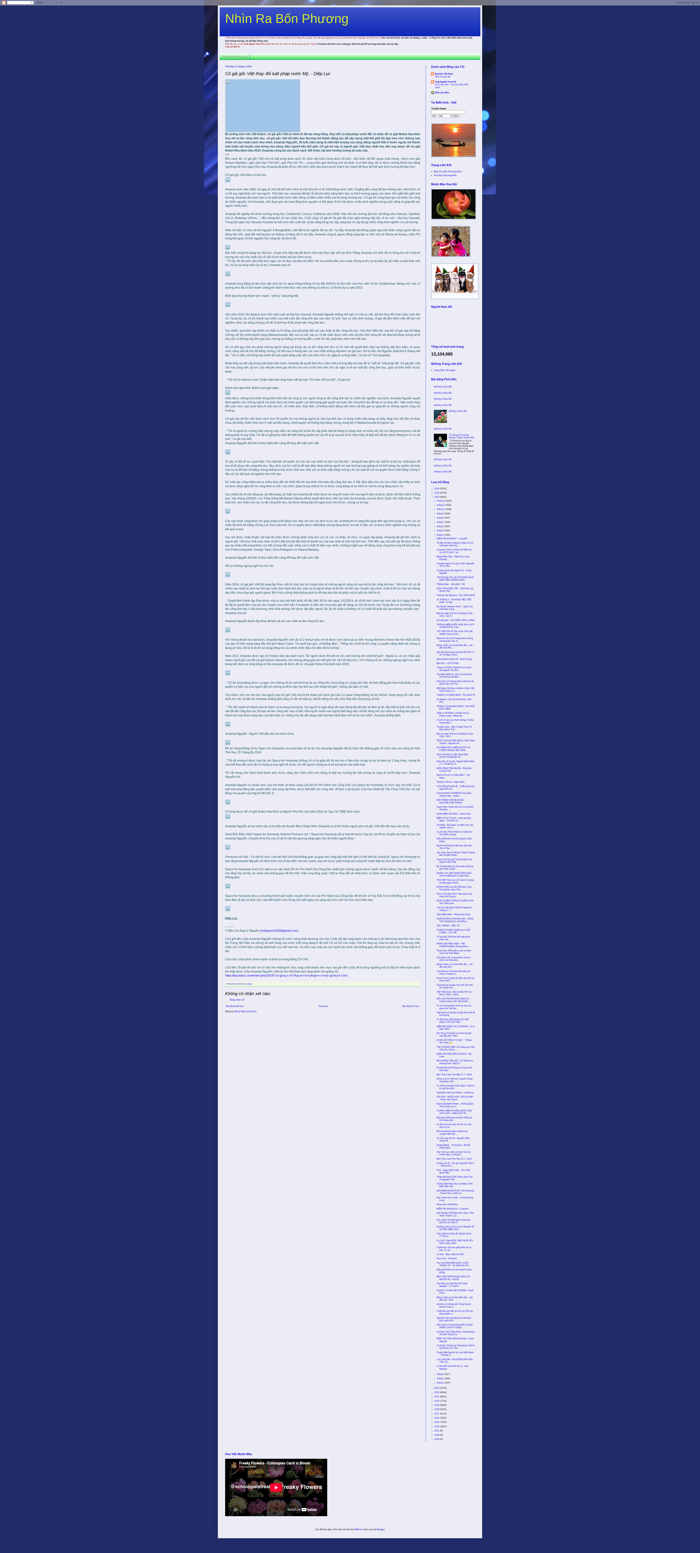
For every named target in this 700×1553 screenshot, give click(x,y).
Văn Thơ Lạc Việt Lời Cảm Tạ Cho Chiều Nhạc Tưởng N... (454, 1153)
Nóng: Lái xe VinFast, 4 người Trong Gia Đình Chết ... (454, 1080)
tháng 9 (441, 513)
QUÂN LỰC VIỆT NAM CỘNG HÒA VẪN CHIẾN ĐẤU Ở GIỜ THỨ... (454, 874)
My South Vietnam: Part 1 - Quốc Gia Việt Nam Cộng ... (455, 607)
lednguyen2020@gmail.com (279, 930)
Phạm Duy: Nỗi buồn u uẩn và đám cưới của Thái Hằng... (454, 951)
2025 (437, 493)
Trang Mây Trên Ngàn (445, 370)
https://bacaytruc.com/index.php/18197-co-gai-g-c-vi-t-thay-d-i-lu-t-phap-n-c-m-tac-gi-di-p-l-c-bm (286, 975)
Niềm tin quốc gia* (443, 76)
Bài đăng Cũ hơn (410, 1006)
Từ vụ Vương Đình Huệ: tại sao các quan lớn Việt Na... (454, 1007)
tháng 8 (441, 518)
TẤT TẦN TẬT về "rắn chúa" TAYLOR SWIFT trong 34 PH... (455, 632)
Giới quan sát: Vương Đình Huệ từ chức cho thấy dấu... (453, 958)
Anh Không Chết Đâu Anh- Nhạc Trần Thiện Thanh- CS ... (455, 1214)
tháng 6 (441, 526)
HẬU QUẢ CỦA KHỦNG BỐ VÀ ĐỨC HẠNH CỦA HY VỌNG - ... (455, 1326)
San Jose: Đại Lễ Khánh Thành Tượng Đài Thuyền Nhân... (456, 853)
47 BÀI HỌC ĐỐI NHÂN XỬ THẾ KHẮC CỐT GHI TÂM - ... (453, 1020)
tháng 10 (441, 509)
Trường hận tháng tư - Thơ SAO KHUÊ (456, 595)
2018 (437, 1409)
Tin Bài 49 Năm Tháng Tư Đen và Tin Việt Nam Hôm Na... (455, 544)
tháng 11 (441, 505)
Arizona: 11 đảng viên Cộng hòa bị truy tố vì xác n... (454, 1305)
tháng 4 (441, 535)
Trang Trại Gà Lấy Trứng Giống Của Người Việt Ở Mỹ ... (454, 860)
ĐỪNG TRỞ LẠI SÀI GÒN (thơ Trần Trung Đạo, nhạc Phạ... (454, 888)
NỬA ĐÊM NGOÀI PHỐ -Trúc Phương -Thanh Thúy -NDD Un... (455, 1192)
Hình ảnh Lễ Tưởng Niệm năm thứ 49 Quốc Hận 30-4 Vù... (455, 682)
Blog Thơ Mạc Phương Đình (448, 171)
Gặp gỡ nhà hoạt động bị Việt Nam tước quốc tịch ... (454, 1319)
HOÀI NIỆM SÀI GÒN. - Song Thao (454, 814)
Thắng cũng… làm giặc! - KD (451, 584)
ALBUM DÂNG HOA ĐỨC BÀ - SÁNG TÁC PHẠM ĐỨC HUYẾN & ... (455, 920)
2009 (437, 1435)
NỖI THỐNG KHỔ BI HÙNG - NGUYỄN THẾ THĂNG (451, 801)
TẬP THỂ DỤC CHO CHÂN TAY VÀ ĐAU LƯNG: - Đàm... (454, 993)
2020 (437, 1401)
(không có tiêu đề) (443, 386)
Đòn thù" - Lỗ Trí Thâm (448, 663)
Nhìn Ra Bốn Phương (287, 18)
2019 (437, 1405)
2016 (437, 1418)
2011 (437, 1430)
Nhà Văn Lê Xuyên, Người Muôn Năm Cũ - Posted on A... (455, 762)
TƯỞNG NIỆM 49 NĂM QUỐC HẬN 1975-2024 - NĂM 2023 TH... (454, 1112)
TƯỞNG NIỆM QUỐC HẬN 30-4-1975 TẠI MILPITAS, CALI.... (455, 625)
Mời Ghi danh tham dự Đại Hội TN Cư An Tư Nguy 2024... (455, 653)
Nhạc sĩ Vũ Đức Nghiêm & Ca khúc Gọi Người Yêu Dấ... (454, 668)
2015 (437, 1422)
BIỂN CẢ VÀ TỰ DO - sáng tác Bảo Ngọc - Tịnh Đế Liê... (454, 819)
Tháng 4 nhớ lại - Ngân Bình (451, 782)
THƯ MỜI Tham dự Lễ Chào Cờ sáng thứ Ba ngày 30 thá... (455, 881)
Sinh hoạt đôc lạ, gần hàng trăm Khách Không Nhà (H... (452, 755)
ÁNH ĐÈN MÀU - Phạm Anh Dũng (453, 914)
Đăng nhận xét (237, 1000)
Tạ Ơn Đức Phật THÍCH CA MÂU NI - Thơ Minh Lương (455, 833)
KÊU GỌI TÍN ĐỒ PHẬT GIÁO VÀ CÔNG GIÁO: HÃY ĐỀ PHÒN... (453, 1000)
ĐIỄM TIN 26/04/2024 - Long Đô (452, 1209)
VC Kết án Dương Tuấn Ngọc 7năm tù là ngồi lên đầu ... (455, 1087)
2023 (437, 1388)
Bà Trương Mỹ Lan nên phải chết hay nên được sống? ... (455, 867)
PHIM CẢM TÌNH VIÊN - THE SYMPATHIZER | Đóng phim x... (453, 945)
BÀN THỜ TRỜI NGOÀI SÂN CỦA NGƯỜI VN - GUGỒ (453, 1277)
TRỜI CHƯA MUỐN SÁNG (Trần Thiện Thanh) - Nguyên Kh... (456, 741)
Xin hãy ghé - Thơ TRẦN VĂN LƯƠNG (456, 620)
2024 (437, 497)
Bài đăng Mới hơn (235, 1006)
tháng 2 (441, 1378)
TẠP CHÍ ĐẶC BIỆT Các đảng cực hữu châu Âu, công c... (456, 1048)
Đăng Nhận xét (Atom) (245, 1011)
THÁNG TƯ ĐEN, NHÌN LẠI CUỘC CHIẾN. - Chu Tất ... (454, 931)
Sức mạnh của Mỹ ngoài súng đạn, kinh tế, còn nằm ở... (454, 1221)
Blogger (381, 1529)
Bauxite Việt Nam (444, 74)
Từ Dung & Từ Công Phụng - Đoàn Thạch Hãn (461, 436)
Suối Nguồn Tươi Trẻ (445, 82)
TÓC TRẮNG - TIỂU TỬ (448, 925)
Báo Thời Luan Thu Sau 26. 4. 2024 (454, 1159)
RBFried (358, 1529)
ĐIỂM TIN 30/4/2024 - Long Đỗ (452, 538)
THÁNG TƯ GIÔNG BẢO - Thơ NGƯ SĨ (456, 695)
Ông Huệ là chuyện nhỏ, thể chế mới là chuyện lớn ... (455, 986)
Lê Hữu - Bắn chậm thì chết (450, 1254)
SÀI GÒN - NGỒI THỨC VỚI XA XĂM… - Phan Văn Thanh (456, 1098)
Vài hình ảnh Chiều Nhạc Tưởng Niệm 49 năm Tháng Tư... (456, 1333)
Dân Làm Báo (442, 92)
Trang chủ (323, 1006)
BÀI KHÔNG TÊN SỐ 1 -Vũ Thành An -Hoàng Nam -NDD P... (455, 1062)
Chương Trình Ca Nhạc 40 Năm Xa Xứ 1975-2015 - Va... (454, 551)
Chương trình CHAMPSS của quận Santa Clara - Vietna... (454, 794)
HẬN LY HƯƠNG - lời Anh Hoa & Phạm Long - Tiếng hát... (453, 714)
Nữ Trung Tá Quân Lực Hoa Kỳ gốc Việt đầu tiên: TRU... (454, 1034)
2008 (437, 1439)
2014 (437, 1426)
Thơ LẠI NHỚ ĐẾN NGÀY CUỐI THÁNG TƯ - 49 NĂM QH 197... (453, 1264)
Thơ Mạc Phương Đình (445, 175)
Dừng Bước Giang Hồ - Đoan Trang (454, 659)
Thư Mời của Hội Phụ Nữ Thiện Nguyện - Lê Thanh (452, 1284)
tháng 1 (441, 1382)
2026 (437, 488)
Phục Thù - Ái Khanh (447, 1258)
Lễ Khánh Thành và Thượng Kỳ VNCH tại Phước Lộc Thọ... (456, 1346)
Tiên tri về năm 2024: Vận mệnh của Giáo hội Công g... (454, 895)
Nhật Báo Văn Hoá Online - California (455, 1092)
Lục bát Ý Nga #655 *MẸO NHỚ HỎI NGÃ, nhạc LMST (455, 1241)
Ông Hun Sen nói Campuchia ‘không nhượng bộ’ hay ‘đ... (455, 639)
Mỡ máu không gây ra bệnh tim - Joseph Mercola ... (453, 1132)
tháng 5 (441, 530)
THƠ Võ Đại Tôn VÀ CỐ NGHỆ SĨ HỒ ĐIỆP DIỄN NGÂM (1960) (455, 578)
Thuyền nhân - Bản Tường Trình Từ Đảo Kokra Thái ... (454, 728)
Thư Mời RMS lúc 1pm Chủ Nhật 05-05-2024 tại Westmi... (455, 675)
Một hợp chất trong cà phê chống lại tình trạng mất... (454, 1118)
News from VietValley (447, 1204)
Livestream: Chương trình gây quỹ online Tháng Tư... (453, 972)
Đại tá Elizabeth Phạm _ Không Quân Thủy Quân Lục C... (455, 1105)
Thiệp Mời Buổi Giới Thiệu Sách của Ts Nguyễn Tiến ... (454, 1178)
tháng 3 (441, 1374)
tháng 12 (441, 501)
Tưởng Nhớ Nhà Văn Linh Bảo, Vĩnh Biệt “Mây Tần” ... (455, 1185)
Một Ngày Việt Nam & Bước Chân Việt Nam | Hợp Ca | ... (455, 689)
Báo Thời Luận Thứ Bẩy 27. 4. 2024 (454, 1074)
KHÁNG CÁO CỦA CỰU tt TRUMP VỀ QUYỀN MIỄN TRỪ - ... (455, 1228)
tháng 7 (441, 522)
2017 (437, 1413)
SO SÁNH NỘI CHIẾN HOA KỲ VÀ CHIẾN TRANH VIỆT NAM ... (453, 748)
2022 (437, 1392)
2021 (437, 1396)
